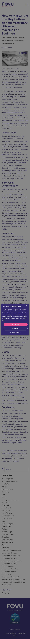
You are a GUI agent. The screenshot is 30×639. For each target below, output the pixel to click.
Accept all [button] (15, 324)
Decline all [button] (15, 328)
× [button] (26, 305)
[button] (15, 332)
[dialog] (15, 319)
